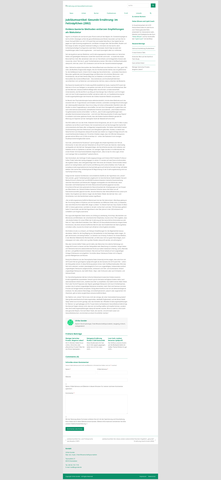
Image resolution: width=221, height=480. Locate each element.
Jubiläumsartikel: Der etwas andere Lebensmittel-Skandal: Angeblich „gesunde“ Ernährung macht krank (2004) (126, 440)
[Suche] (153, 5)
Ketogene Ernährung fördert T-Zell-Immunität (96, 339)
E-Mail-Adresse (102, 369)
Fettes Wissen (137, 37)
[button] (150, 13)
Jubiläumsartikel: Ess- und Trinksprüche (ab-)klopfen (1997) (79, 440)
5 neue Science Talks (138, 53)
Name (68, 369)
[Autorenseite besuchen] (70, 322)
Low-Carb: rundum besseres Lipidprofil (115, 339)
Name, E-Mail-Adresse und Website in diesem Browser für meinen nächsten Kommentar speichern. (94, 387)
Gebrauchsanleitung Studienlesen (143, 48)
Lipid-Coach (139, 39)
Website (68, 377)
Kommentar (70, 393)
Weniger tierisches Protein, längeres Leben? (75, 339)
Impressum (143, 476)
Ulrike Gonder (81, 320)
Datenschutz (151, 476)
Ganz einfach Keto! (138, 63)
